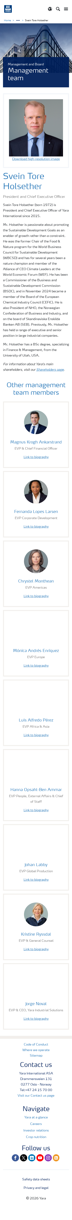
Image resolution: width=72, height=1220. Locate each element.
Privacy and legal (36, 1188)
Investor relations (36, 1130)
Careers (36, 1124)
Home (7, 20)
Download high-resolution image (36, 159)
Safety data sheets (36, 1179)
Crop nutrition (36, 1137)
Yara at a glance (36, 1117)
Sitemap (36, 1055)
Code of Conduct (36, 1044)
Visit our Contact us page (36, 1095)
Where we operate (36, 1050)
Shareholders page (50, 370)
